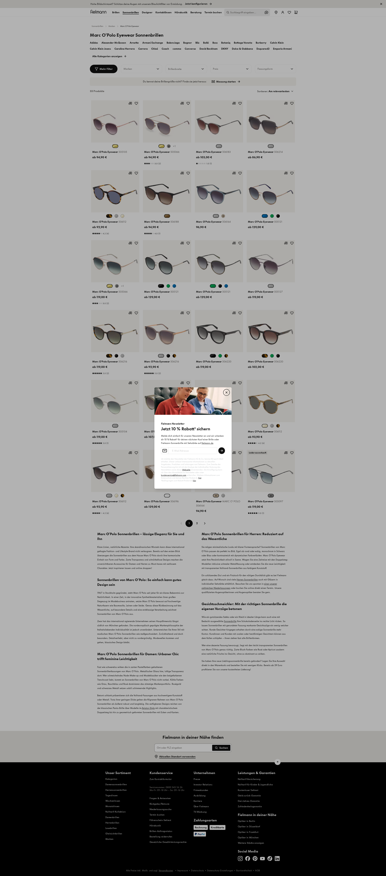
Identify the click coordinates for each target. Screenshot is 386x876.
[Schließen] (226, 392)
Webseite (186, 470)
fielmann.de (207, 443)
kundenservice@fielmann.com (173, 475)
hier (199, 478)
